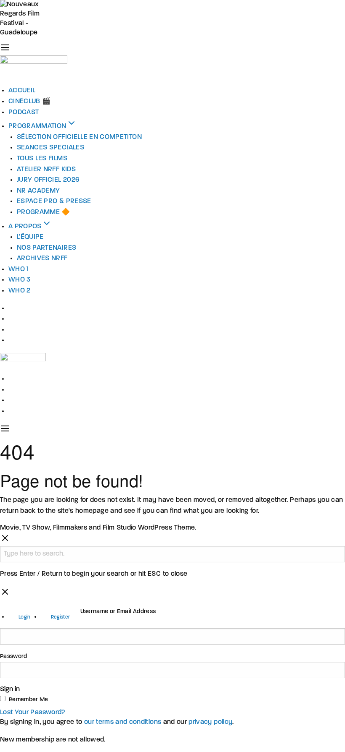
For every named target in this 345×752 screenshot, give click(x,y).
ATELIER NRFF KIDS (46, 169)
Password (13, 656)
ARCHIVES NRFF (42, 258)
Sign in (10, 689)
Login (25, 617)
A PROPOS (25, 226)
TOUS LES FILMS (42, 158)
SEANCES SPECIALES (50, 147)
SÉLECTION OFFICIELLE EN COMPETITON (79, 137)
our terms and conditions (122, 722)
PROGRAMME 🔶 (43, 212)
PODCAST (23, 112)
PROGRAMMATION (37, 126)
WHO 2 (19, 290)
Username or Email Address (118, 611)
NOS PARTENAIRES (46, 248)
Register (60, 617)
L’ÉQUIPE (30, 237)
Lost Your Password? (33, 712)
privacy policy (210, 722)
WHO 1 (18, 269)
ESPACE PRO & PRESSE (54, 201)
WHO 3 (19, 280)
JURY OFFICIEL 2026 (48, 180)
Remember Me (28, 700)
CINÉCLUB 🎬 (29, 101)
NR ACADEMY (38, 191)
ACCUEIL (21, 90)
